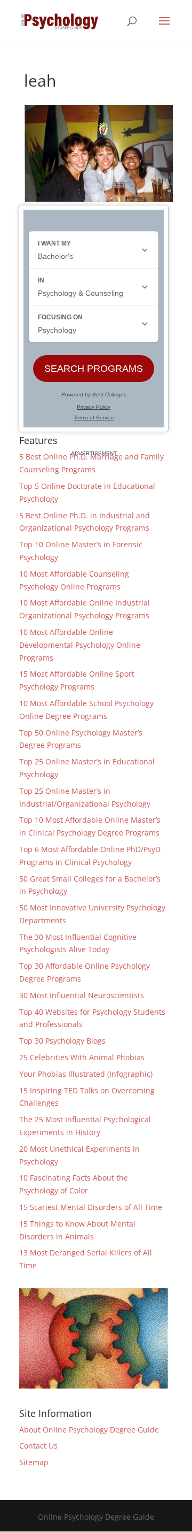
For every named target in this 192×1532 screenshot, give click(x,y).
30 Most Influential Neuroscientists (81, 995)
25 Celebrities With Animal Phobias (82, 1057)
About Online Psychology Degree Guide (89, 1429)
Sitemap (34, 1462)
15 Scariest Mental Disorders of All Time (90, 1207)
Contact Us (38, 1446)
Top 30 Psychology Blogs (62, 1041)
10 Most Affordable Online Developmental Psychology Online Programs (79, 645)
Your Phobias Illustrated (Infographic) (86, 1074)
